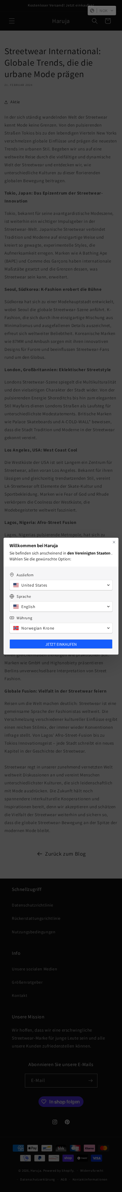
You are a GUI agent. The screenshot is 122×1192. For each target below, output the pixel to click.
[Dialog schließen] (114, 542)
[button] (102, 10)
